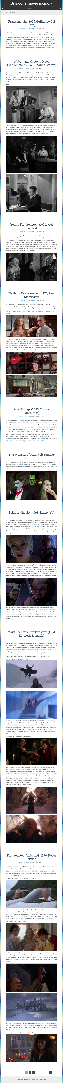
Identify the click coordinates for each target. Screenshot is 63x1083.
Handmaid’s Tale (49, 721)
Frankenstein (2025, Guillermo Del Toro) (31, 23)
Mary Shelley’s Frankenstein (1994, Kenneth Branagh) (32, 633)
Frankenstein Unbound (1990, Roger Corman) (31, 857)
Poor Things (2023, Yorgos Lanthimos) (31, 411)
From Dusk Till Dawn (41, 133)
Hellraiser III (37, 955)
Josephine (42, 438)
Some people (37, 441)
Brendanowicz (10, 438)
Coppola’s (52, 650)
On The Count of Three (15, 427)
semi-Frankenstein (15, 39)
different (36, 236)
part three (36, 524)
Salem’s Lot (29, 127)
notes (23, 464)
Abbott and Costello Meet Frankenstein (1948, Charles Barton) (31, 63)
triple (35, 575)
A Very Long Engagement (18, 612)
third (21, 575)
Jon (9, 441)
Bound (31, 529)
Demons (37, 350)
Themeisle (43, 1079)
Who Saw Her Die (21, 350)
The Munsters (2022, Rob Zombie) (31, 454)
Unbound (33, 769)
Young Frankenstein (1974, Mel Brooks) (31, 226)
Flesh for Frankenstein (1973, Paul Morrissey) (31, 295)
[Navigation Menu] (60, 8)
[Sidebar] (2, 8)
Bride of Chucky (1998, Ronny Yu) (31, 512)
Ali (56, 438)
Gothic (45, 1025)
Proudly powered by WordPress (24, 1079)
